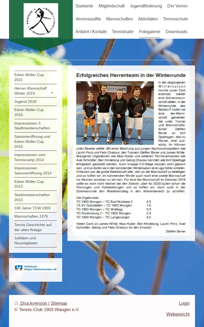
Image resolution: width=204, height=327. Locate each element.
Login (184, 303)
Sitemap (59, 303)
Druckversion (33, 303)
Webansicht (178, 314)
